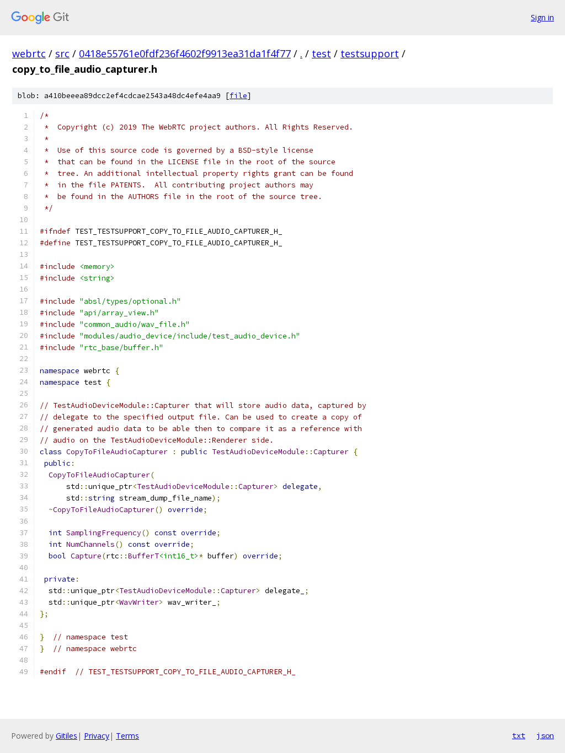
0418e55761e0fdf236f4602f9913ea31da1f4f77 (185, 53)
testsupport (369, 53)
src (62, 53)
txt (518, 735)
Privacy (96, 735)
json (545, 735)
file (238, 95)
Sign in (542, 17)
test (321, 53)
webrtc (29, 53)
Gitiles (66, 735)
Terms (127, 735)
